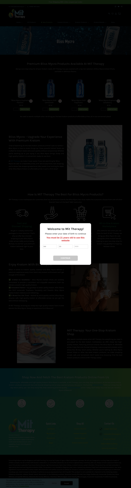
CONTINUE (65, 258)
